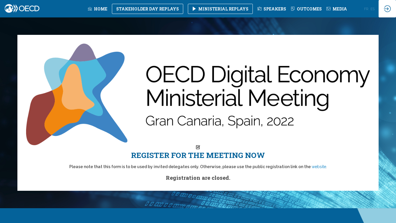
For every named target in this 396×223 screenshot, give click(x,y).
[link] (97, 8)
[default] (271, 8)
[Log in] (387, 8)
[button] (147, 9)
